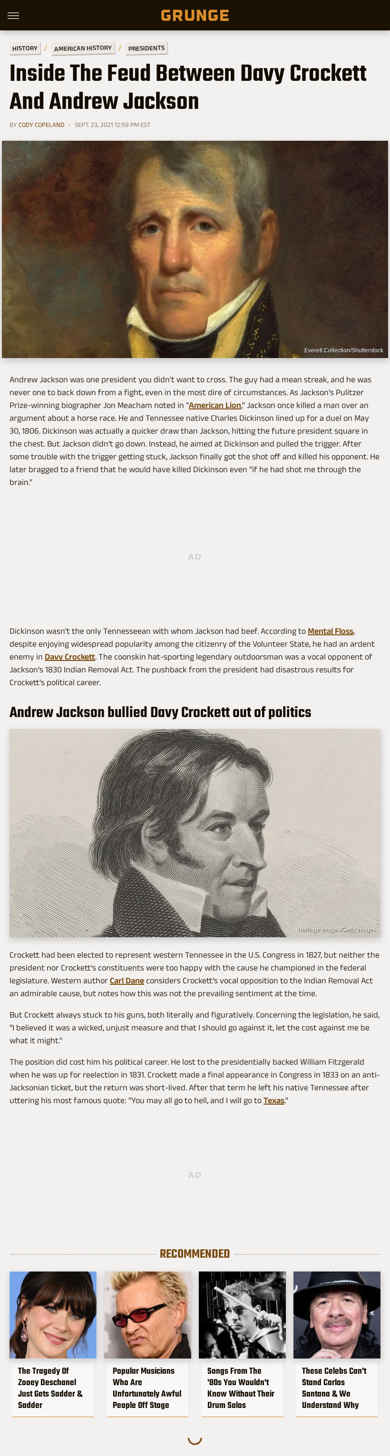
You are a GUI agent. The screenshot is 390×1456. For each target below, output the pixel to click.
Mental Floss (330, 631)
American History (83, 47)
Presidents (146, 48)
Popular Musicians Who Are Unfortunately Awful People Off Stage (147, 1388)
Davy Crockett (70, 656)
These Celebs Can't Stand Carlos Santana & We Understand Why (334, 1388)
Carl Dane (127, 980)
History (25, 48)
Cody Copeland (41, 124)
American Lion (215, 405)
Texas (273, 1100)
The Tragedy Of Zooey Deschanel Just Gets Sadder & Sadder (50, 1388)
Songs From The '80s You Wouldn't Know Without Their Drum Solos (240, 1388)
